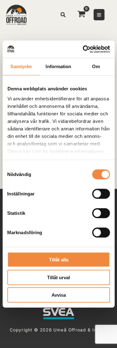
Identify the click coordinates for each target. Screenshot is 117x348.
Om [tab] (96, 66)
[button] (63, 15)
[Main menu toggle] (99, 14)
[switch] (101, 194)
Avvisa (58, 295)
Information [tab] (58, 66)
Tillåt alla (58, 259)
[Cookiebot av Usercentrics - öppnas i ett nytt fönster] (83, 49)
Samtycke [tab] (21, 66)
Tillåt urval (58, 277)
